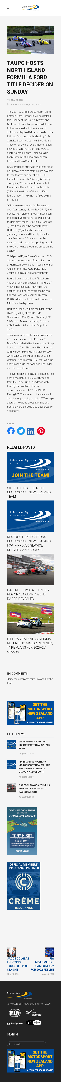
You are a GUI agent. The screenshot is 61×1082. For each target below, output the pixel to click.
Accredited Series (19, 104)
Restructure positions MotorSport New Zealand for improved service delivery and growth (34, 767)
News (31, 104)
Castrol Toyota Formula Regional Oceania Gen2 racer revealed (34, 789)
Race (38, 104)
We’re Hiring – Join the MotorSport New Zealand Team (34, 745)
